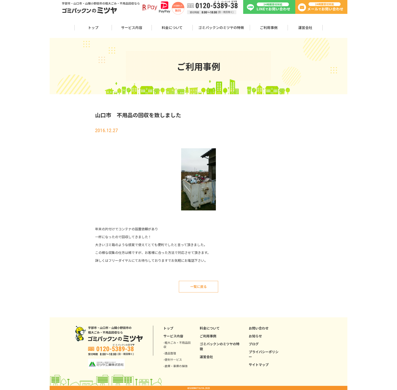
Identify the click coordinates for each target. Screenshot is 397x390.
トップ (93, 27)
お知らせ (255, 335)
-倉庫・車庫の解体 (175, 366)
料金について (172, 27)
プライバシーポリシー (264, 354)
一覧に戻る (198, 286)
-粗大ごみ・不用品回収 (177, 344)
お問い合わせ (259, 328)
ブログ (254, 343)
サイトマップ (259, 364)
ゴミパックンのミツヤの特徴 (221, 27)
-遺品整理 (169, 353)
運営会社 (305, 27)
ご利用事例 (268, 27)
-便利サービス (172, 359)
